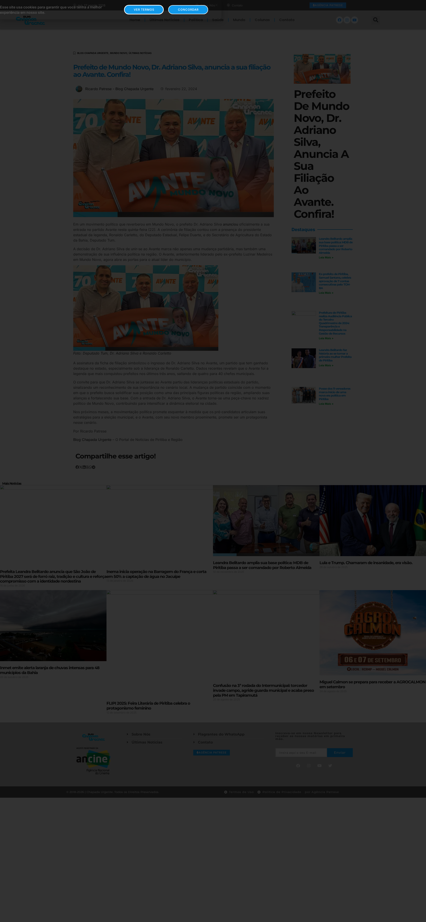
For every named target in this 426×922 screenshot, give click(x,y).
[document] (213, 461)
